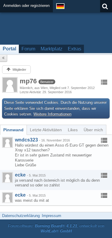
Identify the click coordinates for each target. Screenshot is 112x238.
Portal (9, 48)
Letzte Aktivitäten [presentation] (46, 129)
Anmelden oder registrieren (26, 5)
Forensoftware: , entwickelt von (56, 228)
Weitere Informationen (52, 114)
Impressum (51, 215)
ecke (20, 174)
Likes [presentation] (73, 129)
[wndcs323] (7, 142)
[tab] (13, 130)
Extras (74, 48)
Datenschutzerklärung (21, 215)
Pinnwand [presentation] (13, 129)
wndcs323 (26, 139)
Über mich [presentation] (93, 129)
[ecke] (7, 177)
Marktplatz (51, 48)
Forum (28, 48)
